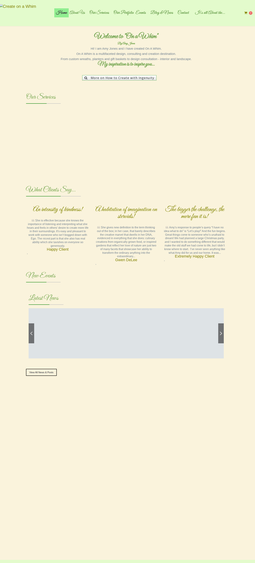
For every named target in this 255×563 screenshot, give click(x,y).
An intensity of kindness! (58, 209)
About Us (77, 12)
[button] (23, 144)
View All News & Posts (41, 372)
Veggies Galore (56, 348)
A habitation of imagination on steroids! (126, 213)
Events (140, 12)
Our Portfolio (124, 12)
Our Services (99, 12)
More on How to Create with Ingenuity (122, 78)
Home (61, 12)
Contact (183, 12)
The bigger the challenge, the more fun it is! (194, 213)
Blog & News (161, 12)
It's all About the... (210, 12)
